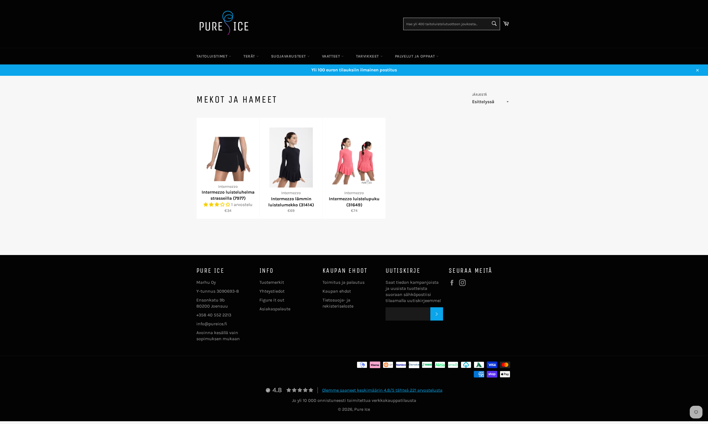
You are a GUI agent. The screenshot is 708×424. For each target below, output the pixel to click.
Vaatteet (331, 56)
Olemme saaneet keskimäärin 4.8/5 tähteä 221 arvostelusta (382, 390)
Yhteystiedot (272, 291)
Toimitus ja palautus (343, 282)
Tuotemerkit (271, 282)
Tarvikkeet (368, 56)
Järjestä (479, 95)
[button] (217, 204)
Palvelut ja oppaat (415, 56)
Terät (249, 56)
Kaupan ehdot (336, 291)
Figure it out (271, 300)
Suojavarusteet (289, 56)
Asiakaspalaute (274, 308)
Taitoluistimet (212, 56)
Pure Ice (362, 409)
